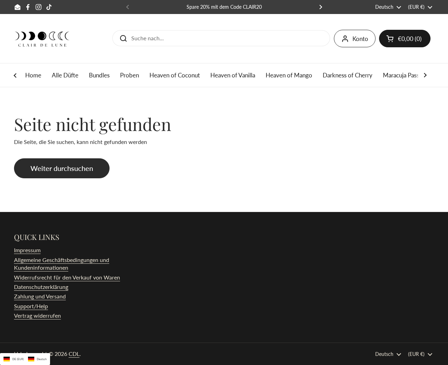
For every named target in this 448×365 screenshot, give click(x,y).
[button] (404, 38)
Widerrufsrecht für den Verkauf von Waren (67, 277)
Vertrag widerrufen (37, 315)
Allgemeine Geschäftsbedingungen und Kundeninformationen (61, 263)
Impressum (27, 250)
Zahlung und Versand (40, 296)
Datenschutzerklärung (41, 286)
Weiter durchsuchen (61, 168)
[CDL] (42, 38)
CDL (74, 353)
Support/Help (31, 306)
